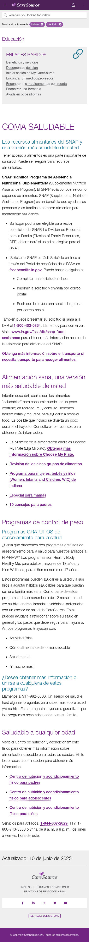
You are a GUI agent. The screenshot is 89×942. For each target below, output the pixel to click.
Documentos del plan (22, 68)
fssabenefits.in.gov (26, 270)
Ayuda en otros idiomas (23, 94)
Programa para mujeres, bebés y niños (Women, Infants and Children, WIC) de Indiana (43, 479)
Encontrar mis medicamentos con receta (36, 83)
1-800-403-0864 (27, 325)
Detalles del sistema (44, 915)
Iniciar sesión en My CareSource (30, 73)
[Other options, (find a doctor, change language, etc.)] (73, 5)
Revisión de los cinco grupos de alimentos (46, 464)
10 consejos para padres (31, 504)
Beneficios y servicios (22, 62)
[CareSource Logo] (26, 4)
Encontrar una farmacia (23, 89)
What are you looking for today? (30, 15)
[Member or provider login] (84, 5)
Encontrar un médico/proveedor (29, 78)
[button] (37, 24)
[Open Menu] (5, 5)
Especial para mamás (28, 495)
